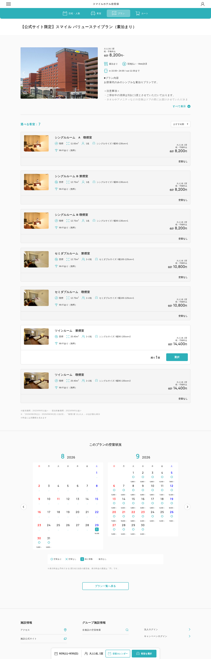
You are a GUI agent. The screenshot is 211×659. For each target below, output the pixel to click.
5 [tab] (62, 96)
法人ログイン (151, 629)
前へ (24, 507)
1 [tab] (53, 96)
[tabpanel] (59, 73)
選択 (177, 357)
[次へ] (187, 507)
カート (144, 13)
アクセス (25, 630)
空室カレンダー (120, 653)
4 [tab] (60, 96)
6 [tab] (65, 96)
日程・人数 (74, 13)
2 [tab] (55, 96)
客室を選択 (146, 653)
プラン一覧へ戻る (105, 586)
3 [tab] (58, 96)
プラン (121, 13)
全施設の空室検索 (91, 630)
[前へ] (24, 507)
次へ (187, 507)
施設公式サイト (29, 638)
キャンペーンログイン (155, 636)
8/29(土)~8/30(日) (68, 653)
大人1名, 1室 (96, 653)
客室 (99, 13)
